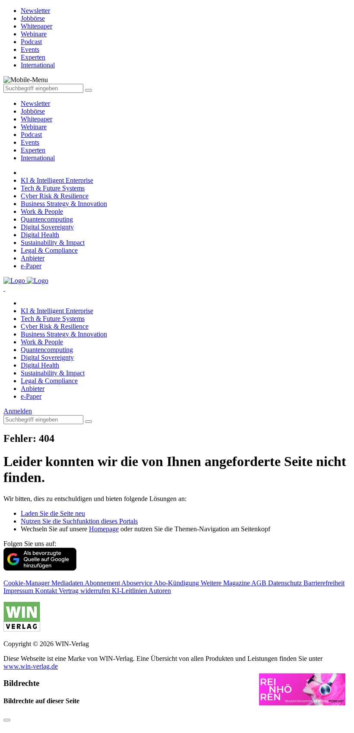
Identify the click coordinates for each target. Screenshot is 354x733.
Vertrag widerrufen (85, 590)
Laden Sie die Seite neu (53, 513)
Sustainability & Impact (53, 242)
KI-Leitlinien (130, 590)
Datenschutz (285, 583)
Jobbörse (33, 111)
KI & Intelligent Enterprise (57, 180)
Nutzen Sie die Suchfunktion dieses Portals (79, 521)
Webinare (34, 126)
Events (30, 142)
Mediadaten (68, 583)
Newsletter (35, 103)
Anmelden (17, 411)
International (38, 158)
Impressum (19, 590)
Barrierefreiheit (324, 583)
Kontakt (47, 590)
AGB (259, 583)
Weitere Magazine (226, 583)
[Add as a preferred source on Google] (39, 568)
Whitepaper (36, 119)
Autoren (160, 590)
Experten (33, 150)
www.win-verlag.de (30, 666)
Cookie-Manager (27, 583)
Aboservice (137, 583)
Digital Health (40, 234)
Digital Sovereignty (47, 227)
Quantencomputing (47, 219)
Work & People (42, 211)
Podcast (31, 134)
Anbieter (32, 258)
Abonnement (103, 583)
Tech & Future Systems (53, 188)
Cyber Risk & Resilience (54, 196)
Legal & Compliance (49, 250)
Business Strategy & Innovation (64, 203)
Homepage (104, 529)
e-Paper (31, 266)
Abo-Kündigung (177, 583)
